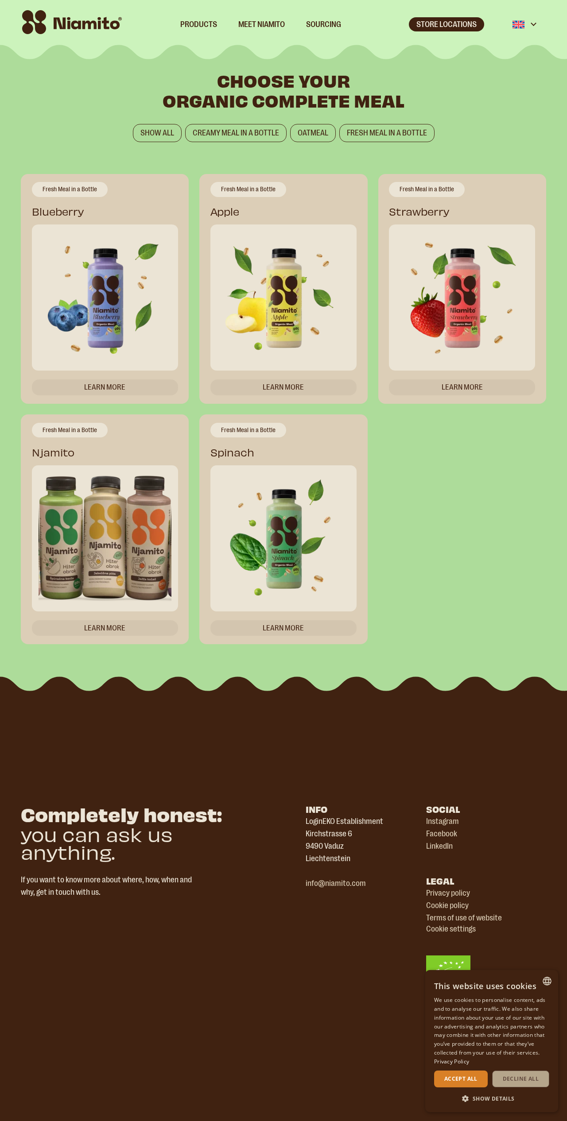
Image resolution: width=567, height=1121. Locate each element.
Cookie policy (447, 905)
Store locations (446, 24)
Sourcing (323, 24)
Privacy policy (448, 893)
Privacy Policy (451, 1061)
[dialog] (491, 1041)
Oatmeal (313, 132)
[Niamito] (72, 22)
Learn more (104, 387)
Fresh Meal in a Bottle (387, 132)
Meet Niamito (261, 24)
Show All (157, 132)
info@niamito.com (336, 883)
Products (198, 24)
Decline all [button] (521, 1078)
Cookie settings (451, 928)
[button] (491, 1098)
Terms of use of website (464, 917)
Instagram (442, 821)
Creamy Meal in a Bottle (236, 132)
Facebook (441, 833)
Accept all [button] (461, 1078)
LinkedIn (439, 846)
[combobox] (547, 981)
